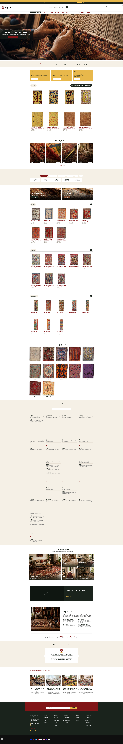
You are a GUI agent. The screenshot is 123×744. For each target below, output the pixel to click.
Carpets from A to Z (67, 715)
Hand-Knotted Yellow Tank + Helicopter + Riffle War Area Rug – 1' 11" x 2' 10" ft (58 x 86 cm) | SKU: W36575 (37, 105)
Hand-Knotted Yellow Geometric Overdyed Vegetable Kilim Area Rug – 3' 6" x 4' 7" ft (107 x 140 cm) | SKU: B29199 (37, 128)
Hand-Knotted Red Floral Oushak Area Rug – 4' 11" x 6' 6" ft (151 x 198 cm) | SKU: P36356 (74, 221)
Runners (76, 175)
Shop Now (79, 2)
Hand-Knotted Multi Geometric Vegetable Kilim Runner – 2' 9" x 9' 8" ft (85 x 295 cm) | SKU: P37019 (35, 331)
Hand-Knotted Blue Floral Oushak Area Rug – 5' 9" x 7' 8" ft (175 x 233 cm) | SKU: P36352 (61, 221)
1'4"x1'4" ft (66, 180)
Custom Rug (77, 720)
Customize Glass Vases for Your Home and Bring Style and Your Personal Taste (69, 689)
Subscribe (73, 707)
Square (81, 175)
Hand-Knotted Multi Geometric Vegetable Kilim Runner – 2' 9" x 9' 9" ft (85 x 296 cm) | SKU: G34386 (86, 312)
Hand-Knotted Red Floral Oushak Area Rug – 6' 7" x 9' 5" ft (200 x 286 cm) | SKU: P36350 (35, 240)
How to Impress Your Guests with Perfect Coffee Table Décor (53, 689)
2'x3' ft (45, 180)
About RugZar (88, 715)
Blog (67, 722)
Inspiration (81, 12)
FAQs (56, 722)
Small (44, 175)
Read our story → (69, 596)
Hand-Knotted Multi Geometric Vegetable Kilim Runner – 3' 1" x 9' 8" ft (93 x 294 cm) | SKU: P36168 (35, 312)
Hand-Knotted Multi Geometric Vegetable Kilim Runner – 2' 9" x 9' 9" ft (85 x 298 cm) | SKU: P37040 (73, 312)
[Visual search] (64, 7)
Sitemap (67, 723)
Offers (73, 12)
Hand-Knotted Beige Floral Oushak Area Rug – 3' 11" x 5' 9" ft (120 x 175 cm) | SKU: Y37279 (36, 221)
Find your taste (34, 78)
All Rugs (46, 12)
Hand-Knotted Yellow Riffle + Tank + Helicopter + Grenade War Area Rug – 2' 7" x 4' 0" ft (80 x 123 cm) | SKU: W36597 (69, 105)
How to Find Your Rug (66, 720)
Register (56, 725)
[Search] (67, 7)
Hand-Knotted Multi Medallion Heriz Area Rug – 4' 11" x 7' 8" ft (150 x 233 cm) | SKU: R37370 (87, 266)
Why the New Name (88, 720)
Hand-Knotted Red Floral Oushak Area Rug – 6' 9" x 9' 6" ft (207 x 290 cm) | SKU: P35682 (48, 240)
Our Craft (89, 12)
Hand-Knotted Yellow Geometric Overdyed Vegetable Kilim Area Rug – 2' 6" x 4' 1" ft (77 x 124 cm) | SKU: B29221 (53, 128)
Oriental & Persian (45, 717)
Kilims (45, 720)
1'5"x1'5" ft (77, 180)
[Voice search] (62, 7)
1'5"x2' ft (35, 180)
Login (56, 723)
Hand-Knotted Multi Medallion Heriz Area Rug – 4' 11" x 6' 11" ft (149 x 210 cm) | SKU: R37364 (36, 286)
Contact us (77, 78)
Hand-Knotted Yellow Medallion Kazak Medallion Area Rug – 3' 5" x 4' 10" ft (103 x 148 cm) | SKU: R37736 (85, 105)
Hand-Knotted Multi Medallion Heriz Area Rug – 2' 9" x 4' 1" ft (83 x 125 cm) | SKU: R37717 (74, 266)
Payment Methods (56, 720)
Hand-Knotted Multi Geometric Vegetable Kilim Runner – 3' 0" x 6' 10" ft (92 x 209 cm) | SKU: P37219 (48, 312)
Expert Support (86, 2)
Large (62, 175)
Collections (65, 12)
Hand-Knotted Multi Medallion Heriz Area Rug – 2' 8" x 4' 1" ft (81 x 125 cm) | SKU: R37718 (61, 266)
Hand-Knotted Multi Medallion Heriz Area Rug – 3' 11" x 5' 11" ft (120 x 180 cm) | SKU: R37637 (36, 266)
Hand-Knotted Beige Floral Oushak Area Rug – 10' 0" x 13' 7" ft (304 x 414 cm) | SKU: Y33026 (48, 221)
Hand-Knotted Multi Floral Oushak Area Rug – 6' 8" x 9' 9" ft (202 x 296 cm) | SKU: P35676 (61, 240)
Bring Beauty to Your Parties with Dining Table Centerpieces (86, 689)
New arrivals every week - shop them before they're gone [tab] (81, 85)
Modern (45, 722)
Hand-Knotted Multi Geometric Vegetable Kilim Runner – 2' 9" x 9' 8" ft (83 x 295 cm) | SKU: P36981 (48, 331)
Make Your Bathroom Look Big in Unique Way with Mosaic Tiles (37, 689)
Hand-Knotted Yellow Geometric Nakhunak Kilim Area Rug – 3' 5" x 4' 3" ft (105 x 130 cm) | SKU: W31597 (85, 128)
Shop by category (57, 78)
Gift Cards (88, 723)
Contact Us (56, 715)
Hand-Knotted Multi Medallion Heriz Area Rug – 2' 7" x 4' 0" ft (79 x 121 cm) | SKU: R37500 (61, 286)
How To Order (56, 717)
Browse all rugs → (61, 165)
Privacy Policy (88, 725)
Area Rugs (52, 175)
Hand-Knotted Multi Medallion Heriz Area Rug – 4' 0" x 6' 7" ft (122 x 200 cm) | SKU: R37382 (49, 286)
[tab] (91, 204)
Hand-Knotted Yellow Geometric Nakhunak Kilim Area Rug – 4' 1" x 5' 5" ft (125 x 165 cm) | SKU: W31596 (69, 128)
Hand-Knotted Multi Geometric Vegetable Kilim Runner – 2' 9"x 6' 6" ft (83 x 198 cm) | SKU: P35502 (61, 312)
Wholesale (77, 715)
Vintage (45, 723)
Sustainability (88, 722)
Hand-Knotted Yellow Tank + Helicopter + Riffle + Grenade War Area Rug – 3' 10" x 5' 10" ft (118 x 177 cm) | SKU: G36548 (53, 105)
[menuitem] (35, 12)
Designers (77, 717)
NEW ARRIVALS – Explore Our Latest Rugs (70, 2)
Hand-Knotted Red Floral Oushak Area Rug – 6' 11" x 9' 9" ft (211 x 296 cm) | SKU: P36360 (87, 221)
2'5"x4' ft (56, 180)
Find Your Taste (55, 12)
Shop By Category (36, 12)
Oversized (70, 175)
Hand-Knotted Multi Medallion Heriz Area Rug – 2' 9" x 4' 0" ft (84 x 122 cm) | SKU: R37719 (49, 266)
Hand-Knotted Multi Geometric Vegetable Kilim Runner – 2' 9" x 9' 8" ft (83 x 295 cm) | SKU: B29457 (61, 331)
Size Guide (67, 717)
